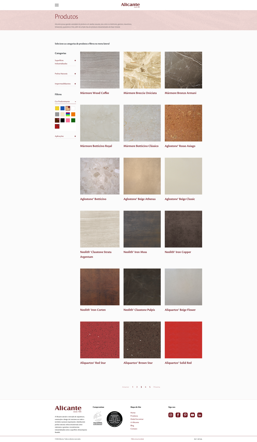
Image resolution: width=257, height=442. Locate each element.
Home (133, 413)
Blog (132, 426)
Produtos (134, 416)
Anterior (125, 387)
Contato (134, 429)
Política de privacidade (137, 439)
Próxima (157, 387)
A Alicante (135, 422)
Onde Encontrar (137, 419)
